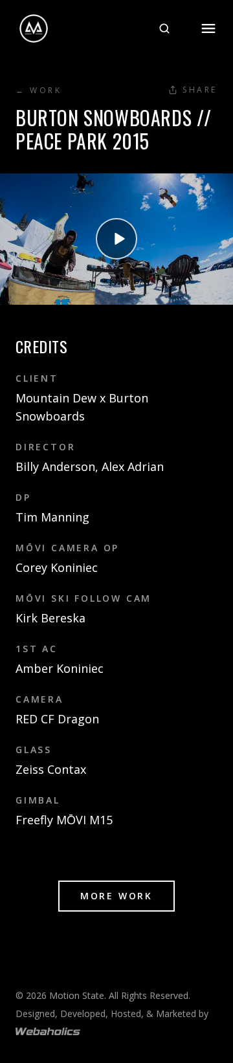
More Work (116, 896)
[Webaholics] (48, 1031)
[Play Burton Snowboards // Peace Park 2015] (116, 239)
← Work (39, 90)
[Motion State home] (34, 28)
